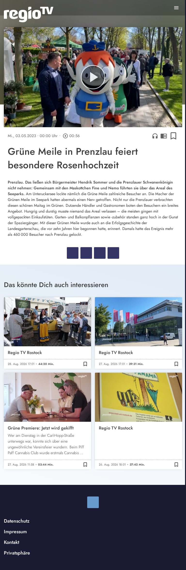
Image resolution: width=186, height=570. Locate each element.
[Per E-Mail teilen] (113, 253)
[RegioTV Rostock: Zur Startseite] (28, 14)
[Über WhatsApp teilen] (100, 253)
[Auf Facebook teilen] (72, 253)
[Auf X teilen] (86, 253)
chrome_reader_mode (163, 136)
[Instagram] (93, 502)
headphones (155, 136)
